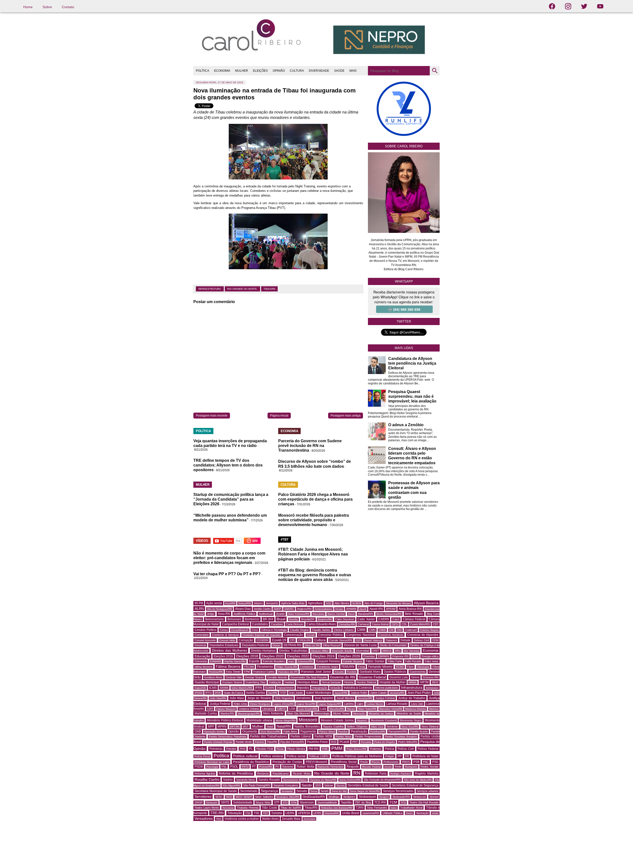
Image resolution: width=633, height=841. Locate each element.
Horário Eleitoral (366, 682)
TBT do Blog (363, 802)
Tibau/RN (269, 289)
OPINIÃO (279, 70)
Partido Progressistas (368, 736)
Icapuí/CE (200, 687)
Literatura (268, 708)
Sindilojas (333, 796)
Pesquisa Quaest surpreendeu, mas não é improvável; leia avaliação (412, 396)
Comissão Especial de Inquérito (261, 635)
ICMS (213, 687)
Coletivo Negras (429, 630)
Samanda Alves (245, 779)
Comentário (201, 634)
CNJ (399, 630)
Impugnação (319, 687)
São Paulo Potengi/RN (256, 785)
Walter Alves (270, 818)
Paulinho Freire (317, 742)
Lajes (360, 703)
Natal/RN (284, 726)
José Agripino (324, 698)
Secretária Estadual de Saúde (368, 785)
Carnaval (363, 624)
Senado (301, 791)
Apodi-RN (376, 609)
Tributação (234, 813)
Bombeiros (252, 619)
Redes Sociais (429, 766)
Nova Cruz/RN (410, 726)
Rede (398, 766)
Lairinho (349, 703)
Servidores (203, 796)
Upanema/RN (370, 813)
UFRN (317, 813)
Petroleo (231, 748)
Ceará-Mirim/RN (420, 624)
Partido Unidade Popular (218, 742)
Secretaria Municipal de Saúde (216, 791)
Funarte (339, 671)
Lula (323, 708)
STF (276, 802)
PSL (224, 766)
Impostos (303, 687)
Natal (270, 726)
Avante (280, 613)
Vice (218, 818)
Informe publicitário (386, 687)
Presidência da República (251, 762)
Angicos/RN (304, 608)
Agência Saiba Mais (293, 603)
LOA (292, 708)
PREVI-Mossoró (316, 762)
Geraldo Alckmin (277, 677)
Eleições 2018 (247, 656)
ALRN (199, 609)
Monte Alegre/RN (285, 720)
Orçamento (249, 731)
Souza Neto (263, 802)
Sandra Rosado (269, 779)
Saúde (307, 785)
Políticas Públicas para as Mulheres (357, 756)
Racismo (287, 766)
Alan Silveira (342, 603)
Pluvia (280, 749)
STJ (285, 802)
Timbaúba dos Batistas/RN (336, 807)
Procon (376, 762)
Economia (430, 650)
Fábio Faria (395, 661)
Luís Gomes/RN (308, 709)
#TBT (285, 539)
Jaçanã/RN (341, 692)
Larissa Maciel (375, 704)
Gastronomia (417, 671)
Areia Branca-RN (410, 609)
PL (251, 749)
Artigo (210, 613)
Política (221, 755)
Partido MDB (323, 736)
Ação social (214, 603)
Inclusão (335, 687)
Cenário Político (205, 630)
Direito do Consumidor (393, 645)
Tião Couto (269, 807)
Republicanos (280, 773)
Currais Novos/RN (340, 640)
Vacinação (422, 813)
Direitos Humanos (263, 650)
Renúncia (263, 773)
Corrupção (246, 640)
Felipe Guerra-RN (286, 666)
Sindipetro (349, 796)
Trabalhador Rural (411, 807)
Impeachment (285, 687)
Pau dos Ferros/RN (292, 741)
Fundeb (351, 671)
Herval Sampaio (331, 682)
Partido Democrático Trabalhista (227, 736)
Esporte (254, 661)
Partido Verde (244, 741)
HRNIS (412, 682)
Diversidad (362, 650)
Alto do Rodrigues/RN (219, 609)
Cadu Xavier (366, 619)
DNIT (376, 650)
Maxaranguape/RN (248, 713)
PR (407, 756)
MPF (211, 726)
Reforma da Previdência (236, 773)
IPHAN (198, 692)
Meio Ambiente (273, 713)
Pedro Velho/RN (407, 741)
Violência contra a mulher (242, 818)
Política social (296, 756)
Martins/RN (227, 713)
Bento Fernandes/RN (389, 614)
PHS (242, 748)
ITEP (283, 692)
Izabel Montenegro (318, 692)
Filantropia (423, 666)
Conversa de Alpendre (423, 635)
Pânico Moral (327, 731)
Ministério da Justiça (381, 713)
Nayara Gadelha (333, 726)
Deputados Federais (256, 645)
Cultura (320, 640)
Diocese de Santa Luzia (360, 645)
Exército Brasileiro (274, 661)
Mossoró (308, 719)
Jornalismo (303, 698)
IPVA (218, 692)
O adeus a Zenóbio (406, 425)
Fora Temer (233, 671)
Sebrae (328, 785)
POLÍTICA (202, 70)
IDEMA (224, 687)
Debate (405, 640)
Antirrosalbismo (323, 609)
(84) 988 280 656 (406, 309)
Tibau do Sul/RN (291, 807)
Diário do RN (312, 645)
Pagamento (308, 731)
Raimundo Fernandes (330, 766)
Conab (311, 635)
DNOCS (387, 650)
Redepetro (411, 766)
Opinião (233, 731)
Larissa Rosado (397, 704)
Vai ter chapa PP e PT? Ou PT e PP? (227, 574)
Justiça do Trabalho (411, 698)
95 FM (199, 603)
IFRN (258, 687)
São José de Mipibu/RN (418, 779)
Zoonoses (309, 819)
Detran (276, 645)
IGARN (269, 687)
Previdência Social (344, 762)
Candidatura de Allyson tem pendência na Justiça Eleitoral (412, 363)
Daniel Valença (373, 640)
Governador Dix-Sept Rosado (309, 677)
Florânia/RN (216, 671)
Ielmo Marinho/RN (242, 687)
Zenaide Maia (291, 818)
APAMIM (351, 608)
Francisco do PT (287, 671)
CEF (435, 624)
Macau (351, 709)
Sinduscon (419, 796)
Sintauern (211, 802)
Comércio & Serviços (225, 634)
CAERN (383, 619)
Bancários (318, 614)
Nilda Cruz (377, 726)
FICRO (400, 666)
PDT (355, 741)
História (348, 682)
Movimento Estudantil (384, 720)
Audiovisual (265, 613)
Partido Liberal (301, 736)
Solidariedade (242, 802)
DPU (397, 650)
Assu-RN (224, 614)
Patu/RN (272, 741)
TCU (403, 802)
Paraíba (342, 731)
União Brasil (350, 813)
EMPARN (383, 656)
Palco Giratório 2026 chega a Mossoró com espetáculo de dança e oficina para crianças (315, 499)
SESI (229, 797)
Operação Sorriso (214, 731)
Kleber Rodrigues (260, 704)
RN (356, 772)
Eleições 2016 (223, 656)
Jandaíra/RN (397, 692)
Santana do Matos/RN (323, 779)
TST (265, 813)
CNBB (382, 630)
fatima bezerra (203, 666)
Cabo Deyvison (344, 619)
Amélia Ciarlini (262, 608)
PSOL (234, 766)
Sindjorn (384, 797)
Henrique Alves (307, 682)
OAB (198, 731)
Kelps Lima (240, 703)
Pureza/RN (265, 766)
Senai (314, 791)
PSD (435, 762)
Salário (228, 779)
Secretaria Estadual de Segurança (415, 785)
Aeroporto (272, 603)
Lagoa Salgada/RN (329, 704)
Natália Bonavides (307, 726)
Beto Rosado (414, 614)
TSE (256, 813)
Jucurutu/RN (365, 698)
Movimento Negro (410, 720)
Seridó (324, 791)
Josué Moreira (345, 698)
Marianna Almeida (415, 709)
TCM (393, 802)
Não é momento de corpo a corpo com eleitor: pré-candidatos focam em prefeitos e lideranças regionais (229, 558)
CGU (255, 629)
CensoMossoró (239, 630)
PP (400, 756)
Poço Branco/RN (356, 749)
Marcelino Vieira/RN (391, 709)
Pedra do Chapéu (384, 742)
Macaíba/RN (337, 709)
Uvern (409, 813)
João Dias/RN (218, 698)
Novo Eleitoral (430, 726)
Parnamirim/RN (397, 731)
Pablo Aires (290, 731)
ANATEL (289, 609)
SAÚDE (339, 70)
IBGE (435, 682)
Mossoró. (362, 720)
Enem (415, 656)
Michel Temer (341, 713)
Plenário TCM (264, 748)
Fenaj (361, 666)
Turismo (276, 813)
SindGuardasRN (314, 796)
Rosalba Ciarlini (207, 779)
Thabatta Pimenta (247, 807)
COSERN (262, 640)
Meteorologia (321, 713)
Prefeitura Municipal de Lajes (212, 762)
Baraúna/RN (365, 613)
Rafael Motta (305, 766)
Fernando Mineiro (380, 666)
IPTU (208, 692)
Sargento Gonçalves (285, 785)
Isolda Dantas (255, 692)
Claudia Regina (299, 629)
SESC (219, 796)
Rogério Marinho (426, 773)
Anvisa (339, 609)
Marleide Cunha (206, 713)
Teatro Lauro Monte (207, 807)
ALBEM (356, 603)
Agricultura (315, 603)
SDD (318, 785)
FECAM (249, 666)
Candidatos (260, 624)
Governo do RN (342, 677)
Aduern (258, 603)
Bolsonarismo (214, 619)
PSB (416, 762)
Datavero (391, 640)
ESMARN (215, 661)
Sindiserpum (367, 796)
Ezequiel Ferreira (328, 661)
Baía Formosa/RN (298, 614)
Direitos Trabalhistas (293, 650)
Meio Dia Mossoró (298, 713)
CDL (404, 624)
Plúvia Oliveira (296, 748)
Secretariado (248, 791)
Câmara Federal (414, 619)
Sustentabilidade (327, 802)
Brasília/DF (308, 619)
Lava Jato (417, 703)
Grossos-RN (430, 677)
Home (28, 7)
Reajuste (353, 766)
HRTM (424, 682)
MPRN (222, 726)
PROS (406, 761)
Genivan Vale (234, 677)
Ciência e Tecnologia (274, 629)
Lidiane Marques (226, 709)
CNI (391, 630)
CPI (292, 640)
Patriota (259, 742)
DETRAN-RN (292, 645)
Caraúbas (277, 624)
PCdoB (344, 742)
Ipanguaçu (432, 687)
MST (246, 726)
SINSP (199, 802)
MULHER (241, 70)
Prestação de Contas (287, 762)
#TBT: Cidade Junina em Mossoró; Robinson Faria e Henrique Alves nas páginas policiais (313, 554)
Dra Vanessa (411, 650)
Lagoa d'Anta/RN (283, 704)
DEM (435, 640)
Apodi (363, 609)
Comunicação (293, 635)
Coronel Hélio (227, 640)
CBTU (395, 624)
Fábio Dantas (375, 661)
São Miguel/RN (231, 785)
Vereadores (204, 818)
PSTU (245, 766)
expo (291, 661)
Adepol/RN (244, 603)
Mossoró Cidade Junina (337, 720)
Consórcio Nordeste (391, 634)
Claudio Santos (321, 629)
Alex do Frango (373, 603)
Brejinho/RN (325, 619)
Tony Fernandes (377, 807)
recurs (387, 766)
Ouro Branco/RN (270, 731)
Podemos (375, 748)
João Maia (236, 698)
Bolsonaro (234, 619)
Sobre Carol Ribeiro (404, 146)
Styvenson (307, 802)
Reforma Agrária (205, 773)
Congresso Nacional (360, 635)
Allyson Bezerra (426, 603)
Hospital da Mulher (393, 682)
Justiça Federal (220, 704)
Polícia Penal (202, 756)
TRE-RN (217, 813)
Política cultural (245, 756)
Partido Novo (343, 736)
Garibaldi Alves (370, 671)
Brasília (293, 619)
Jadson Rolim (359, 692)
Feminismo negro (327, 666)
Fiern (410, 666)
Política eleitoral (272, 756)
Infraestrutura (209, 289)
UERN (290, 813)
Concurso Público (330, 635)
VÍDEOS (202, 541)
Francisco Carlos (264, 671)
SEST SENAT (244, 797)
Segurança (269, 791)
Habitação (275, 682)
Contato (68, 7)
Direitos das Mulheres (229, 650)
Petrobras (216, 749)
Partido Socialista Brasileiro (401, 736)
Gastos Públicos (395, 671)
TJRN (359, 807)
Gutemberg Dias (256, 682)
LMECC (281, 709)
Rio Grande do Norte (242, 289)
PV (277, 766)
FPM (247, 671)
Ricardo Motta (301, 773)
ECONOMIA (222, 70)
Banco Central (336, 614)
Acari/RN (230, 603)
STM (293, 802)
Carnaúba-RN (347, 624)
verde (435, 813)
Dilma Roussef (332, 645)
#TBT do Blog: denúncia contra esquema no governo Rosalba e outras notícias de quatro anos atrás (314, 575)
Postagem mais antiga (346, 415)
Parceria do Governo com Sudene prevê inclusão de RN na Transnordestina (310, 445)
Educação (202, 656)
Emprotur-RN (400, 656)
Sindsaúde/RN (401, 796)
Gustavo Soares (232, 682)
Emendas (369, 656)
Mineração (359, 713)
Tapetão (346, 802)
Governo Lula (398, 677)
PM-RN (313, 749)
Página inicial (279, 415)
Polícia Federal (428, 749)
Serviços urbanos (427, 791)
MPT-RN (234, 726)
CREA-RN (304, 640)
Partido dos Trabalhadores (268, 736)
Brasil (281, 619)
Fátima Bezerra (228, 666)
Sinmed (434, 796)
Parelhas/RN (377, 731)
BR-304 (268, 619)
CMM (361, 630)
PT (254, 766)
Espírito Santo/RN (235, 661)
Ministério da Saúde (409, 713)
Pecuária (366, 742)
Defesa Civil (421, 640)
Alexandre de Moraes (398, 603)
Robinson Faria (375, 773)
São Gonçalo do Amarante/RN (382, 779)
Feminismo (306, 666)
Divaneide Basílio (342, 650)
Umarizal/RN (332, 813)
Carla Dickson (294, 624)
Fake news (431, 661)
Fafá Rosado (413, 661)
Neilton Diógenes (357, 726)
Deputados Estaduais (224, 645)
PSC (426, 761)
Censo (224, 629)
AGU (328, 603)
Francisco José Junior (316, 671)
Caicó (395, 619)
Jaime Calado (378, 692)
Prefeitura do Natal (425, 756)
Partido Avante (419, 731)
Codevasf (411, 629)
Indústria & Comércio (358, 687)
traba (394, 807)
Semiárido (287, 791)
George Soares (254, 677)
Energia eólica (430, 656)
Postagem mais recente (211, 415)
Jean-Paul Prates (419, 692)
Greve (415, 677)
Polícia (389, 749)
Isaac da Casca (233, 692)
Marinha (433, 709)
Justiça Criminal (385, 698)
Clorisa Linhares (344, 629)
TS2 (247, 813)
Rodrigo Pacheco (400, 773)
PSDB (199, 766)
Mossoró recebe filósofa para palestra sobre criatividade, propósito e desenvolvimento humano (313, 520)
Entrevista (201, 661)
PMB (325, 749)
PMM (336, 748)
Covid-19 (279, 640)
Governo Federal (372, 677)
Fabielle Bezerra (352, 661)
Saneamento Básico (295, 779)
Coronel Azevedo (205, 640)
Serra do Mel (339, 791)
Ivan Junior (296, 692)
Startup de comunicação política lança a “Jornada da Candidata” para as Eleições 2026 (230, 499)
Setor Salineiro (264, 796)
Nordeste (392, 726)
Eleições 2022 (298, 656)
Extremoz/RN (305, 661)
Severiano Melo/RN (287, 797)
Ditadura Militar (319, 650)
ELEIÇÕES (260, 70)
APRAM (390, 608)
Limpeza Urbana (249, 708)
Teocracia (228, 807)
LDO (210, 708)
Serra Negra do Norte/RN (365, 791)
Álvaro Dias (243, 609)
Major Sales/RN (367, 709)
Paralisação (359, 731)
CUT (358, 640)
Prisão (364, 761)
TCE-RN (380, 802)
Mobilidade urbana (259, 720)
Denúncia (200, 645)
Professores (391, 761)
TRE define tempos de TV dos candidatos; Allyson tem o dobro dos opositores (228, 465)
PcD (333, 741)
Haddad (289, 682)
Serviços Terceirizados (398, 791)
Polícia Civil (406, 749)
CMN (372, 629)
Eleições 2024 (324, 656)
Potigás (389, 756)
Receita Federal (371, 766)
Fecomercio (265, 666)
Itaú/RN (272, 692)
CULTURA (297, 70)
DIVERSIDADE (319, 70)
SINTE (225, 802)
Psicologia (212, 766)
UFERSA (304, 813)
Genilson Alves (213, 677)
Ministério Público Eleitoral (225, 720)
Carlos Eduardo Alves (321, 624)
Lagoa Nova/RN (306, 704)
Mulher (257, 726)
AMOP (277, 609)
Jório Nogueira (284, 698)
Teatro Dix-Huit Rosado (423, 802)
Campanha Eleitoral (235, 624)
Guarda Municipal (207, 682)
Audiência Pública (244, 613)
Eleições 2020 (273, 656)
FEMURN (347, 666)
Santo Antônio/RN (349, 779)
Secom (340, 785)
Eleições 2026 (349, 656)
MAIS (353, 70)
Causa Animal (380, 624)
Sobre (47, 7)
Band (351, 614)
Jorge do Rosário (259, 698)
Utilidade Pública (392, 813)
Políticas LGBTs (319, 756)
